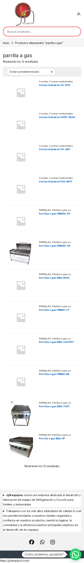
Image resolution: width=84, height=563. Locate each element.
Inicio (6, 43)
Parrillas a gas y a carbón (55, 211)
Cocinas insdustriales (61, 81)
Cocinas (43, 81)
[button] (75, 554)
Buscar (75, 31)
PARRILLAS (45, 210)
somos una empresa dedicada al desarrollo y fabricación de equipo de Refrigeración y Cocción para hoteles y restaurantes (42, 499)
